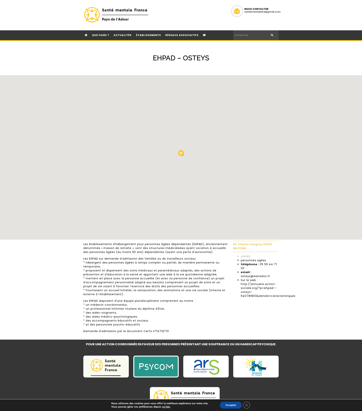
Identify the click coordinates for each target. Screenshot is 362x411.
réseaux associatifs (182, 35)
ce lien (166, 407)
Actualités (123, 35)
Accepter (230, 405)
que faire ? (100, 35)
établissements (148, 35)
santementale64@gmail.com (262, 12)
